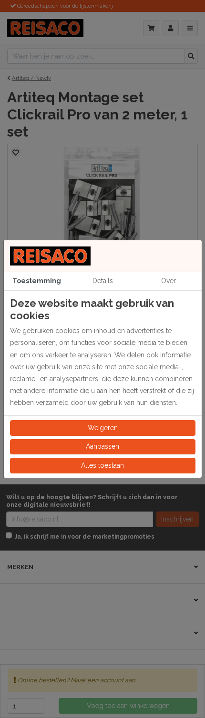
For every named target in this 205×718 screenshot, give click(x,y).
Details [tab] (102, 281)
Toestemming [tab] (36, 281)
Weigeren (103, 428)
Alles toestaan (102, 465)
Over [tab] (168, 281)
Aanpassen (102, 446)
